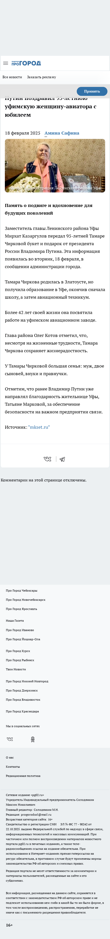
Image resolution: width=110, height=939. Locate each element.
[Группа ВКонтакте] (10, 739)
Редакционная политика (23, 776)
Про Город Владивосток (23, 699)
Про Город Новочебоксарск (25, 600)
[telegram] (64, 459)
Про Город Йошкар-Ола (23, 639)
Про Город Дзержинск (22, 690)
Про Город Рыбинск (20, 660)
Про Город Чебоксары (21, 590)
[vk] (47, 459)
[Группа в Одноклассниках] (33, 739)
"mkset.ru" (39, 427)
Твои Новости (16, 669)
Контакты (13, 766)
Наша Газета (15, 620)
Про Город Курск (18, 651)
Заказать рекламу (41, 77)
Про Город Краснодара (22, 711)
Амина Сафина (62, 133)
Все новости (12, 77)
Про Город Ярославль (21, 609)
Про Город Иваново (20, 630)
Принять (92, 91)
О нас (10, 757)
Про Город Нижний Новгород (27, 681)
